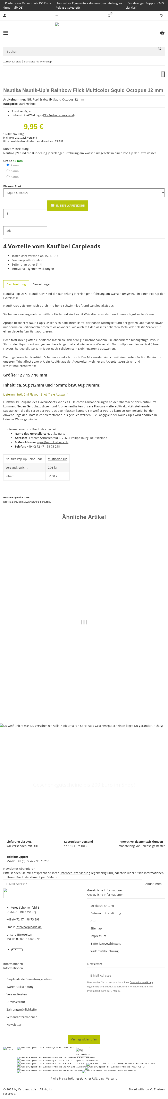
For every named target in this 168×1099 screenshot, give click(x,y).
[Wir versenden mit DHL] (10, 1060)
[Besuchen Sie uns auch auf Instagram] (21, 950)
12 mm (14, 165)
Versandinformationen (22, 1017)
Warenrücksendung (20, 987)
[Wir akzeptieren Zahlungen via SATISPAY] (46, 1052)
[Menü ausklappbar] (5, 32)
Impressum (98, 936)
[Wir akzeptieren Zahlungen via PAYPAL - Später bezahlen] (57, 1061)
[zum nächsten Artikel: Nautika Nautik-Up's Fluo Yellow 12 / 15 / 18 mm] (164, 61)
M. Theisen (157, 1089)
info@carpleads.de (29, 927)
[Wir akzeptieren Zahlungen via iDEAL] (109, 1071)
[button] (57, 15)
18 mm (14, 177)
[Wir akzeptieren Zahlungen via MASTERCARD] (49, 1071)
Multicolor (55, 459)
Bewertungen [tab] (42, 284)
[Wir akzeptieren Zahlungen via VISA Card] (115, 1068)
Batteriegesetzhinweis (106, 943)
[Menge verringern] (6, 204)
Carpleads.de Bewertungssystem (29, 979)
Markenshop (27, 104)
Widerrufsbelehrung (105, 951)
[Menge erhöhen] (6, 222)
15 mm (14, 171)
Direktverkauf (16, 1002)
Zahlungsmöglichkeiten (23, 1009)
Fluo (64, 459)
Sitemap (96, 928)
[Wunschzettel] (161, 15)
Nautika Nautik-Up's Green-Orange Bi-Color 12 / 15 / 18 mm (84, 700)
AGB (93, 921)
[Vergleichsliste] (109, 15)
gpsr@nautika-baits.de (52, 442)
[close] (163, 74)
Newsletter (14, 1025)
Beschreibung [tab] (16, 284)
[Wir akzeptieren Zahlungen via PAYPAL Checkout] (51, 1064)
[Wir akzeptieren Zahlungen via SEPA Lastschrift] (51, 1068)
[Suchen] (160, 48)
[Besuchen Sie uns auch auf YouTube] (17, 950)
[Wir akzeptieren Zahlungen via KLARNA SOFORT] (121, 1064)
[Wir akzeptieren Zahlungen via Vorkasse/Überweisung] (56, 1058)
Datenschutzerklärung (75, 873)
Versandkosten (17, 994)
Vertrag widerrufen (84, 1039)
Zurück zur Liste (12, 61)
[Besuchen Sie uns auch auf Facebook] (13, 950)
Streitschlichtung (102, 906)
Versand (32, 137)
